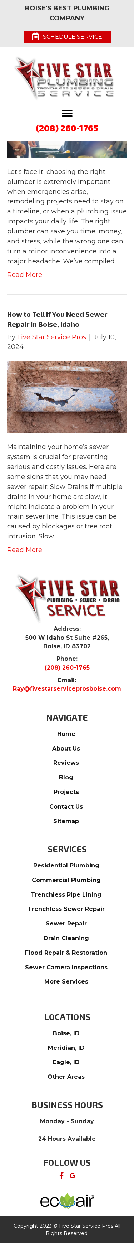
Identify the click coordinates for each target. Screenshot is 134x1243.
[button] (61, 1175)
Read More (24, 275)
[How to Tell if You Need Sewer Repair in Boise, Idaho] (67, 397)
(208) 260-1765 (67, 128)
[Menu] (67, 113)
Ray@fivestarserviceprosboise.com (67, 688)
